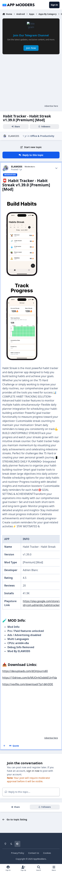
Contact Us (33, 853)
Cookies (47, 853)
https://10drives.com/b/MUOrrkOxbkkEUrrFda (29, 677)
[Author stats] (56, 168)
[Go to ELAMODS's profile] (4, 136)
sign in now (32, 770)
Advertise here (51, 106)
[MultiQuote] (4, 745)
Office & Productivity (42, 135)
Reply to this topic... (19, 791)
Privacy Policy (17, 853)
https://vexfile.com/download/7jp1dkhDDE (27, 684)
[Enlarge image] (21, 195)
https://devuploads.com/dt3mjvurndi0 (25, 671)
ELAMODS (13, 135)
